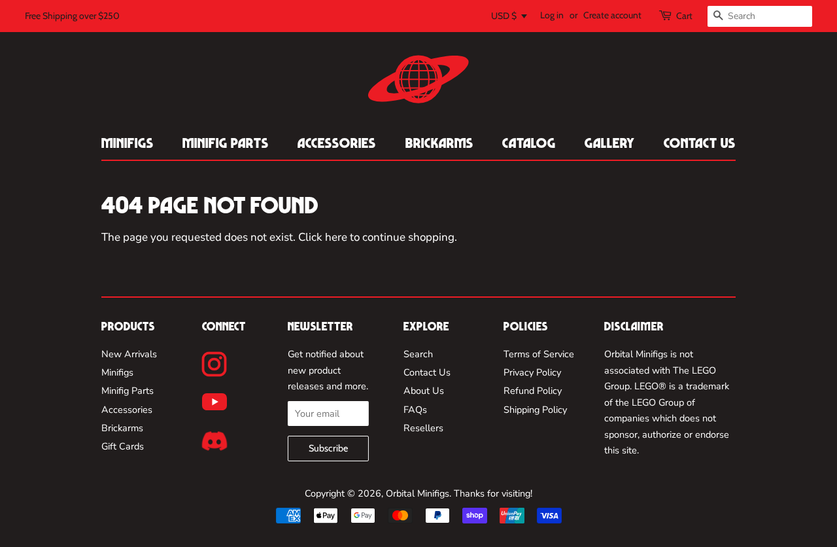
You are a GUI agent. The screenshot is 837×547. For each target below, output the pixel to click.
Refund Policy (533, 390)
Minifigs (127, 142)
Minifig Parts (225, 142)
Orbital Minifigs (417, 493)
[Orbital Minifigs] (418, 79)
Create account (612, 15)
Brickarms (439, 142)
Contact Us (700, 142)
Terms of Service (539, 354)
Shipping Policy (535, 409)
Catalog (529, 142)
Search (418, 354)
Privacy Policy (532, 372)
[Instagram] (214, 364)
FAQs (415, 409)
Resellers (423, 427)
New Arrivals (129, 354)
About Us (423, 390)
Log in (552, 15)
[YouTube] (214, 401)
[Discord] (214, 441)
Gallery (610, 142)
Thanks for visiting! (493, 493)
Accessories (337, 142)
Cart (684, 16)
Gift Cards (122, 446)
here (336, 237)
